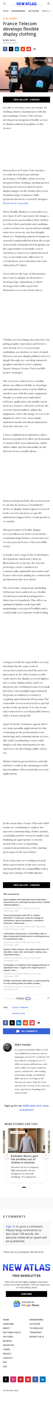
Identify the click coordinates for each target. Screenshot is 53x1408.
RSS (5, 1362)
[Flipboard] (28, 49)
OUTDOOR (33, 11)
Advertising (18, 1013)
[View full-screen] (50, 60)
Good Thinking (10, 19)
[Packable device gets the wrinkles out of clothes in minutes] (26, 1140)
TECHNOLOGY (36, 1328)
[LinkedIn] (17, 49)
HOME (6, 1319)
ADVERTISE (8, 1345)
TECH (5, 11)
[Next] (46, 1155)
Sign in (10, 1226)
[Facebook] (5, 49)
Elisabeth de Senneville (15, 203)
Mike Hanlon (23, 1044)
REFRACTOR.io (36, 1336)
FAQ (5, 1366)
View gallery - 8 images (26, 99)
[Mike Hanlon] (7, 1047)
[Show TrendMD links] (48, 998)
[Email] (34, 49)
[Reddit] (23, 49)
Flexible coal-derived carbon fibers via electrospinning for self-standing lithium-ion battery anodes (26, 982)
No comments (29, 1031)
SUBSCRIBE (8, 1323)
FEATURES (8, 1336)
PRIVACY (7, 1353)
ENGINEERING (18, 11)
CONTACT (8, 1358)
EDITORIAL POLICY (12, 1332)
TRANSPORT (35, 1332)
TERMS (6, 1349)
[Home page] (26, 4)
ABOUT (6, 1328)
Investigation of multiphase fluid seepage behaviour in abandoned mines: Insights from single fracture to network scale (26, 967)
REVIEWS (7, 1340)
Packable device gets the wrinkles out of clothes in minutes (24, 1159)
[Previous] (7, 1155)
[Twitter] (11, 49)
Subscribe (26, 1294)
